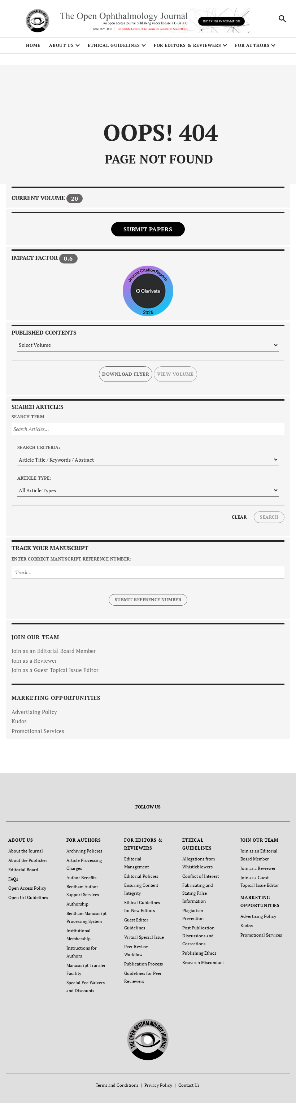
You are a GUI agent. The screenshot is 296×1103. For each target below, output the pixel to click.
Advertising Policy (34, 711)
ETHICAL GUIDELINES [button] (114, 45)
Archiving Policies (84, 851)
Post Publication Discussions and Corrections (198, 935)
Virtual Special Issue (144, 937)
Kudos (19, 721)
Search (269, 517)
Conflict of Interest (200, 876)
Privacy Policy (158, 1085)
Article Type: (34, 478)
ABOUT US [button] (61, 45)
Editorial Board (23, 869)
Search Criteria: (38, 447)
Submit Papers (147, 229)
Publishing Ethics (199, 953)
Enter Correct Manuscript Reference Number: (71, 559)
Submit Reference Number (148, 599)
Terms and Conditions (117, 1085)
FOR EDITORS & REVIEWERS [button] (187, 45)
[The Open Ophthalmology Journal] (148, 1038)
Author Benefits (81, 877)
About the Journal (25, 851)
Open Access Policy (27, 888)
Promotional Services (38, 730)
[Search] (282, 19)
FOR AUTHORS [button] (252, 45)
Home (33, 45)
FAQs (13, 879)
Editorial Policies (141, 876)
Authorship (77, 904)
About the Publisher (27, 860)
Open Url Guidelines (28, 897)
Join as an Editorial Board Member (54, 650)
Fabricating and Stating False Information (197, 893)
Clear (239, 517)
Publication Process (143, 964)
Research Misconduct (203, 962)
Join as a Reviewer (34, 660)
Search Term (28, 416)
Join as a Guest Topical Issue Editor (55, 669)
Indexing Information (221, 21)
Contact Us (188, 1085)
